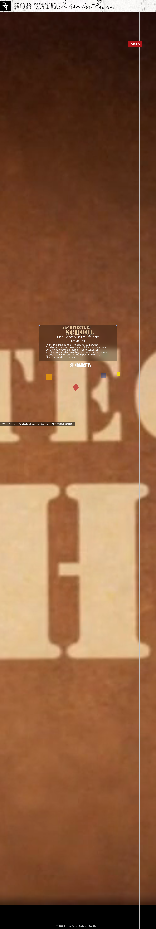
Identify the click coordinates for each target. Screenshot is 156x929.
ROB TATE (34, 6)
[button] (14, 424)
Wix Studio (94, 926)
